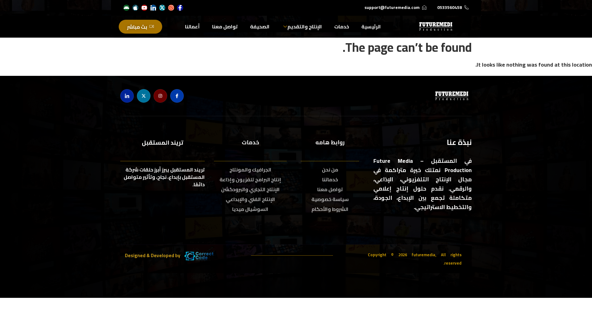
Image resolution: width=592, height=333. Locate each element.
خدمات (341, 26)
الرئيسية (371, 26)
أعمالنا (192, 26)
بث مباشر (137, 26)
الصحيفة (259, 26)
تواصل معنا (225, 26)
